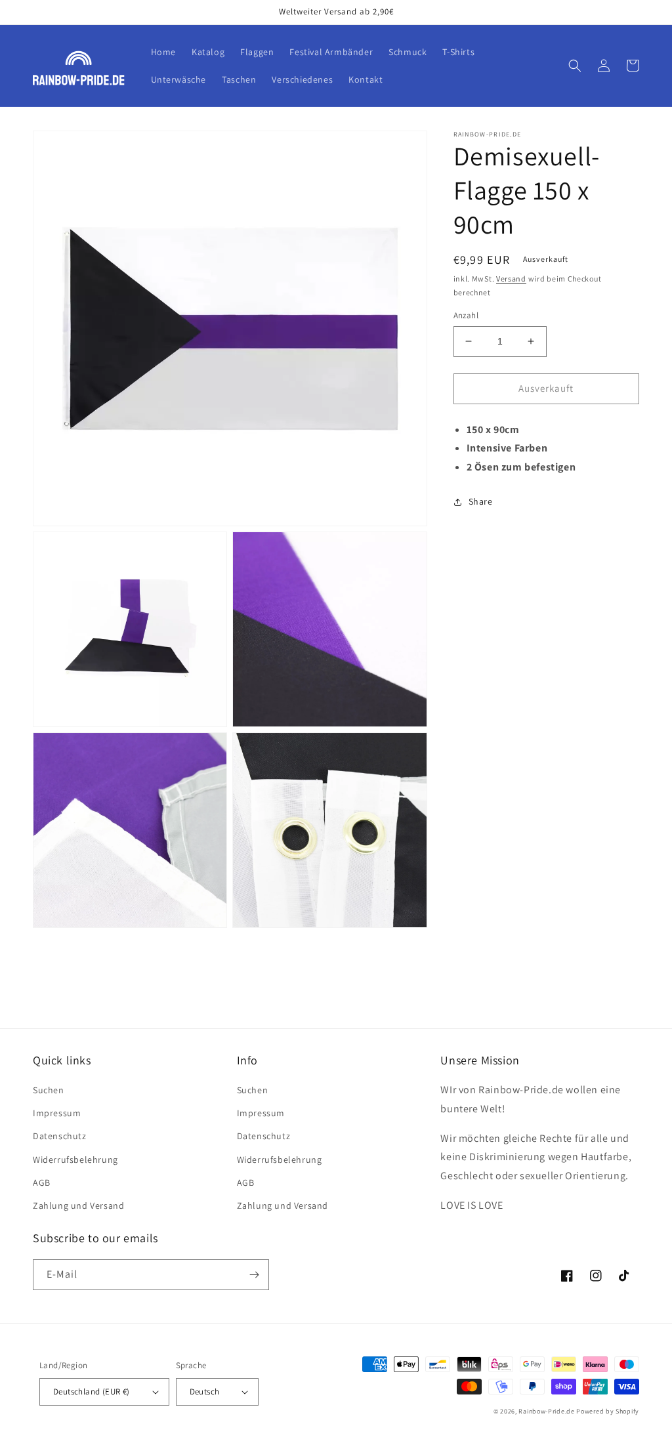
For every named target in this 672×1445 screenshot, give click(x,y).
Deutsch (205, 1391)
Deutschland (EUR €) (91, 1391)
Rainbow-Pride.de (546, 1411)
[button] (574, 65)
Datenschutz (60, 1136)
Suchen (48, 1090)
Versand (511, 278)
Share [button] (481, 501)
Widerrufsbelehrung (75, 1159)
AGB (42, 1182)
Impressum (57, 1113)
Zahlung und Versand (78, 1205)
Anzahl (465, 315)
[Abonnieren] (254, 1274)
